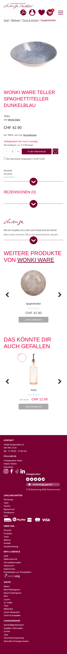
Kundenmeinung (11, 546)
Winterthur (8, 609)
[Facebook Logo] (11, 472)
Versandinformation (12, 562)
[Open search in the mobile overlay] (22, 12)
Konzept (7, 530)
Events (7, 631)
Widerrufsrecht (10, 559)
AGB (6, 556)
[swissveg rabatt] (12, 577)
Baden (6, 586)
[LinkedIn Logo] (22, 472)
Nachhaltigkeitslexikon (14, 625)
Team (6, 537)
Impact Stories (10, 464)
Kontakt (7, 543)
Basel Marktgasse (12, 589)
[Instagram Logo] (6, 472)
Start (6, 20)
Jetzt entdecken (33, 319)
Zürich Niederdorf (12, 612)
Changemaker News (13, 460)
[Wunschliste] (41, 13)
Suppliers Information (13, 628)
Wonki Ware (14, 119)
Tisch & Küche (30, 20)
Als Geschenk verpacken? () (25, 159)
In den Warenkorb (37, 151)
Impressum (9, 565)
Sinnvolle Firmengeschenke (16, 641)
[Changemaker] (33, 5)
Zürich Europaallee (12, 615)
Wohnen (15, 20)
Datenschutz (9, 569)
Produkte (8, 533)
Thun (6, 606)
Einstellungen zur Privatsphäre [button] (17, 572)
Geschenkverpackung (14, 638)
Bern (6, 596)
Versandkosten (30, 135)
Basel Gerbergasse (12, 593)
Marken (7, 540)
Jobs (6, 635)
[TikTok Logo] (17, 472)
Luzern (7, 599)
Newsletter (8, 467)
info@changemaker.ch (14, 444)
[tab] (20, 192)
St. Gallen (8, 602)
